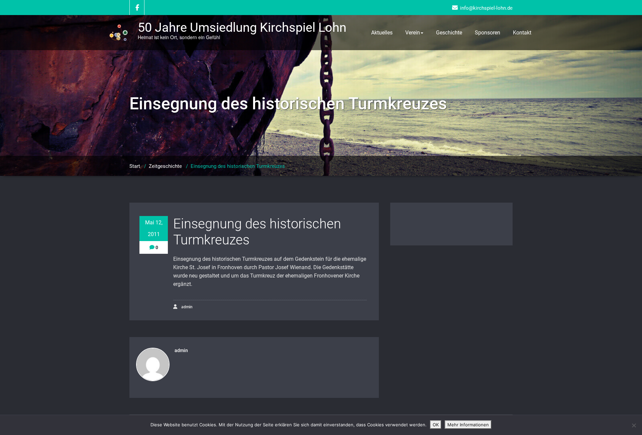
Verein (412, 32)
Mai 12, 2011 (154, 228)
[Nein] (633, 425)
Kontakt (522, 32)
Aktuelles (382, 32)
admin (186, 307)
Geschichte (449, 32)
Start (134, 166)
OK (436, 424)
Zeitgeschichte (165, 166)
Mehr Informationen (468, 424)
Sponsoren (487, 32)
